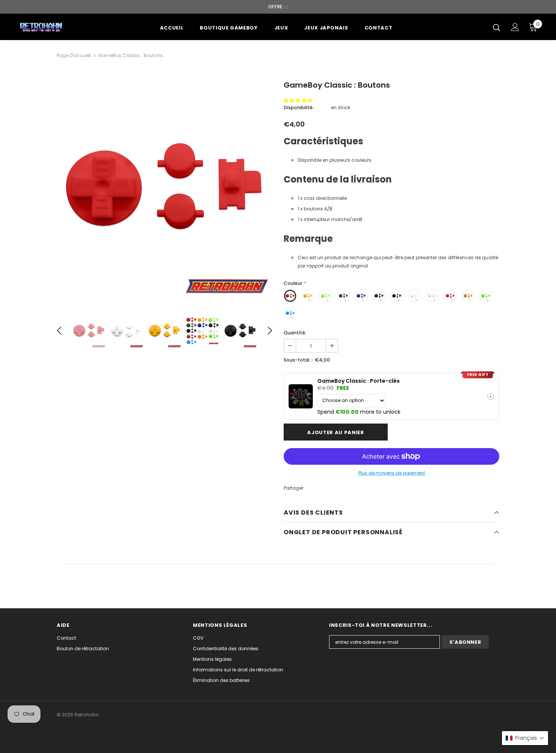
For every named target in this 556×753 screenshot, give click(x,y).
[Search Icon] (496, 27)
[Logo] (41, 27)
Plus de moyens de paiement (391, 473)
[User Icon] (515, 27)
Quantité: (295, 332)
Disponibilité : (299, 107)
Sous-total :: (298, 360)
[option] (164, 189)
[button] (299, 100)
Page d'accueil (74, 55)
